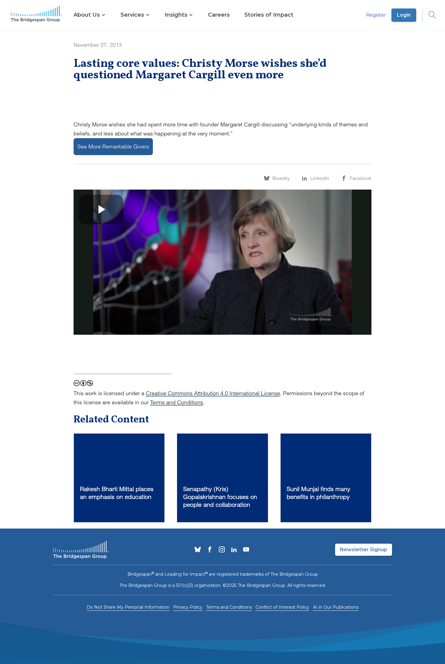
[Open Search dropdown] (429, 15)
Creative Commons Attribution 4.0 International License (213, 393)
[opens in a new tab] (198, 550)
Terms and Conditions (176, 402)
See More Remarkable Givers (113, 146)
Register (376, 15)
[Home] (36, 15)
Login (404, 15)
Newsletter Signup (363, 549)
